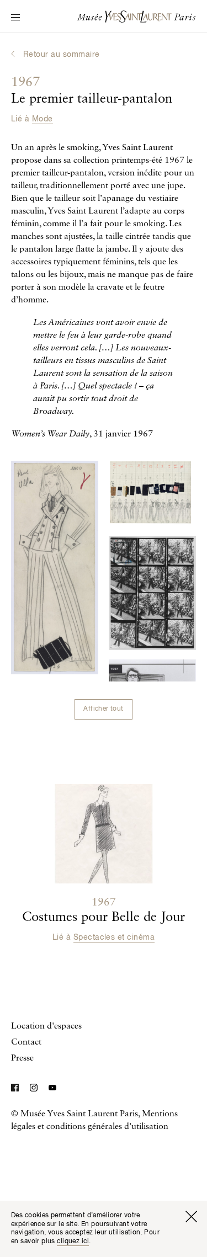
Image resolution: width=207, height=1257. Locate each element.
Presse (22, 1058)
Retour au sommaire (61, 54)
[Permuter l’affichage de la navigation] (15, 18)
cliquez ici (73, 1241)
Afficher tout (103, 709)
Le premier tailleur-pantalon (91, 91)
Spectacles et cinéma (114, 937)
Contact (26, 1042)
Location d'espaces (46, 1026)
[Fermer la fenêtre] (191, 1217)
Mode (42, 119)
